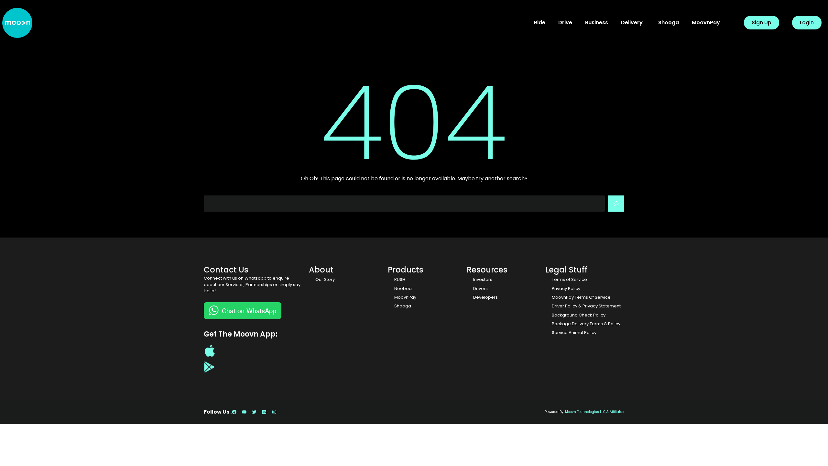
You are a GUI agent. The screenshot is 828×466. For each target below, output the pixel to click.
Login (807, 22)
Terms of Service (569, 279)
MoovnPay (405, 297)
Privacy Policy (566, 288)
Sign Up (761, 22)
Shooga (402, 306)
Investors (482, 279)
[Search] (616, 203)
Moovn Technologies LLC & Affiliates (594, 411)
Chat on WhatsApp (249, 310)
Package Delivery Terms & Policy (586, 324)
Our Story (325, 279)
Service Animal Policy (574, 332)
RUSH (399, 279)
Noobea (403, 288)
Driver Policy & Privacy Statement (586, 306)
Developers (485, 297)
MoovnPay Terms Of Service (581, 297)
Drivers (480, 288)
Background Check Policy (578, 315)
